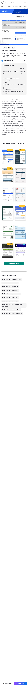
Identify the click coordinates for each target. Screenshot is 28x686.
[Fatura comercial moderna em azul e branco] (20, 176)
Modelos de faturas (17, 6)
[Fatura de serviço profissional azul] (7, 157)
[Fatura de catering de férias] (20, 194)
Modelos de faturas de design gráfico (11, 279)
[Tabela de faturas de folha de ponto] (7, 251)
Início (2, 6)
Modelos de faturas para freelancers (11, 293)
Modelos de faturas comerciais (10, 283)
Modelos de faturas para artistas (10, 290)
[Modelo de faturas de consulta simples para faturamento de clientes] (20, 232)
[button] (7, 683)
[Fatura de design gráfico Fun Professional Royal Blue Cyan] (20, 251)
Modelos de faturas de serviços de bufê (12, 313)
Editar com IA (22, 683)
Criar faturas (8, 6)
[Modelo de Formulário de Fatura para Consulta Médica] (7, 232)
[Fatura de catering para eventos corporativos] (20, 213)
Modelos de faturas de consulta (10, 297)
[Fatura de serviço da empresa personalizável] (7, 213)
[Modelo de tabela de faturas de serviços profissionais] (7, 176)
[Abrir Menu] (25, 2)
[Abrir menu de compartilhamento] (25, 60)
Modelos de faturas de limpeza (10, 286)
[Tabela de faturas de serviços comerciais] (20, 157)
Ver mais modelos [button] (14, 263)
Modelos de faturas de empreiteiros (11, 309)
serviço (25, 6)
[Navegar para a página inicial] (8, 2)
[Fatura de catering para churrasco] (7, 194)
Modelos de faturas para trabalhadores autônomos (12, 305)
